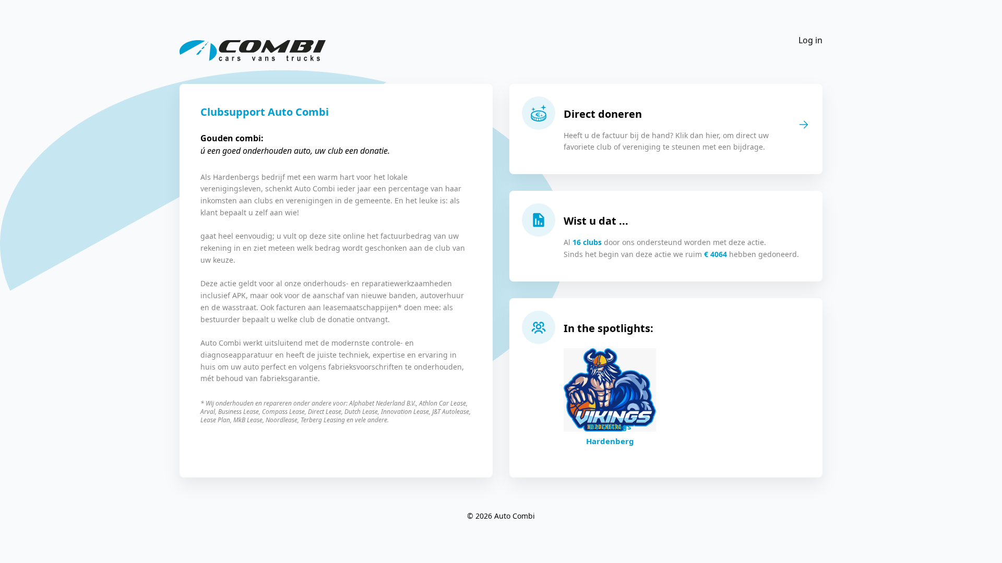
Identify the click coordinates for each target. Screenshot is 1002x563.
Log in (810, 40)
